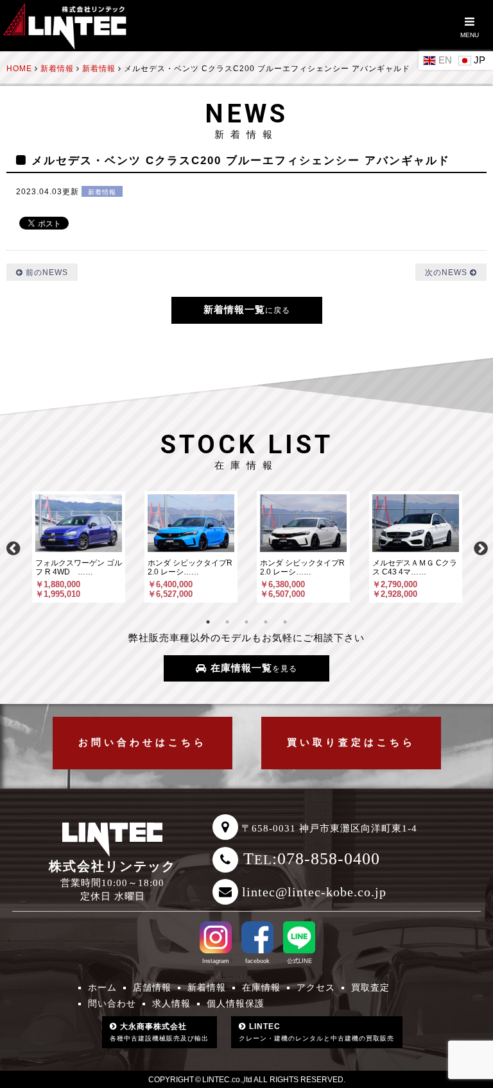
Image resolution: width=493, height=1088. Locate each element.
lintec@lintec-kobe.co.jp (314, 892)
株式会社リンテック (112, 866)
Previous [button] (12, 546)
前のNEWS (45, 272)
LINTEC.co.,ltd (227, 1079)
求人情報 (171, 1003)
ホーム (102, 987)
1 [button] (208, 621)
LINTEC (316, 1032)
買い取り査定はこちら (351, 742)
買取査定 (370, 987)
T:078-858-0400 (311, 858)
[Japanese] (473, 59)
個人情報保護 (235, 1003)
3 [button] (246, 621)
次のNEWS (447, 272)
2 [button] (227, 621)
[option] (78, 547)
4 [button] (265, 621)
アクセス (316, 987)
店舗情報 (152, 987)
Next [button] (480, 546)
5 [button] (285, 621)
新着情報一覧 (246, 310)
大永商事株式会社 (159, 1032)
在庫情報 (261, 987)
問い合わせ (112, 1003)
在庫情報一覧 (252, 668)
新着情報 (102, 192)
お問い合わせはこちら (142, 742)
